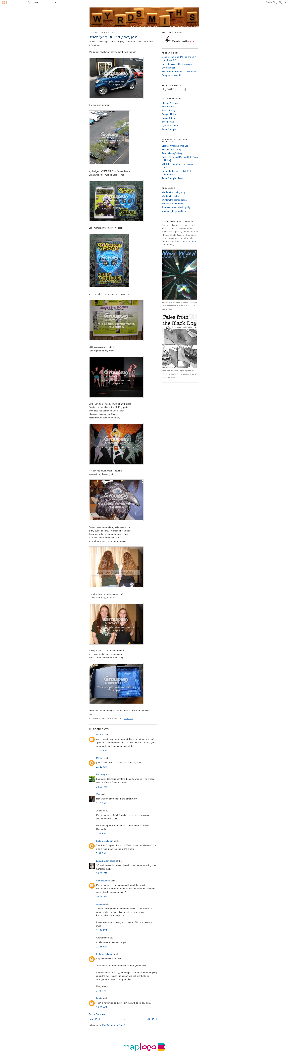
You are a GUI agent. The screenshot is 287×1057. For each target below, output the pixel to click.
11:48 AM (101, 946)
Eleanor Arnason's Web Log (175, 146)
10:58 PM (101, 896)
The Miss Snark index (172, 203)
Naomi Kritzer (168, 118)
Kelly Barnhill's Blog (171, 149)
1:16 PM (101, 803)
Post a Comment (97, 1014)
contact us (190, 241)
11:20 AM (101, 767)
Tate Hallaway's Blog (172, 153)
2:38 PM (101, 991)
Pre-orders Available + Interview (177, 64)
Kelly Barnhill (168, 106)
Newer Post (94, 1019)
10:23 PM (101, 873)
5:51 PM (101, 853)
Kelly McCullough (104, 841)
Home (123, 1019)
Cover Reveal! (168, 67)
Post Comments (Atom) (113, 1025)
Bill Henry (100, 774)
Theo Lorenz (168, 122)
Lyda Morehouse (170, 125)
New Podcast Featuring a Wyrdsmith (179, 71)
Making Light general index (175, 211)
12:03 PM (101, 787)
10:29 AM (101, 1007)
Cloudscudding (103, 880)
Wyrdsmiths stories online (174, 200)
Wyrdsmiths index (170, 196)
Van (98, 794)
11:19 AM (101, 750)
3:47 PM (101, 833)
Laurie (99, 998)
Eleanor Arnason (170, 103)
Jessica (100, 904)
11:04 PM (101, 930)
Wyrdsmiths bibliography (173, 192)
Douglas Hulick (169, 114)
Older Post (151, 1019)
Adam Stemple (169, 129)
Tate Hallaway (168, 110)
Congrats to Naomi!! (171, 75)
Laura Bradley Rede (105, 861)
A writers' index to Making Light (177, 207)
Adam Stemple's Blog (172, 178)
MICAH (99, 734)
